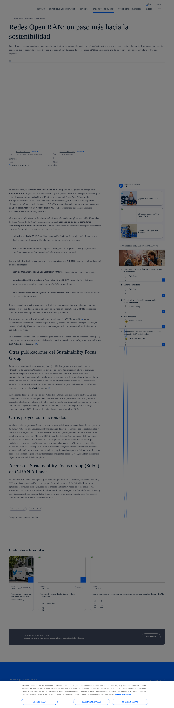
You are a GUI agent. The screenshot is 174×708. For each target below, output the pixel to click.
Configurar (39, 702)
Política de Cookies (123, 694)
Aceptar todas (130, 702)
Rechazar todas (91, 702)
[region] (87, 694)
